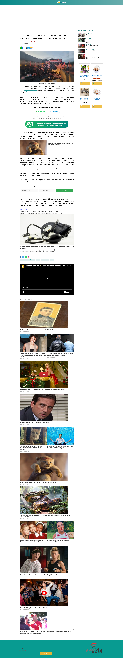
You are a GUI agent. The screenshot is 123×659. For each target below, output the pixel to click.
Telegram (55, 111)
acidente (22, 259)
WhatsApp (41, 111)
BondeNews (25, 29)
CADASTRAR (64, 190)
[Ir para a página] (61, 2)
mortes (38, 259)
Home (21, 29)
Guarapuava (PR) (44, 259)
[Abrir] (17, 2)
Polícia (31, 29)
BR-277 (51, 259)
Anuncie (46, 653)
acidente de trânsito (30, 259)
